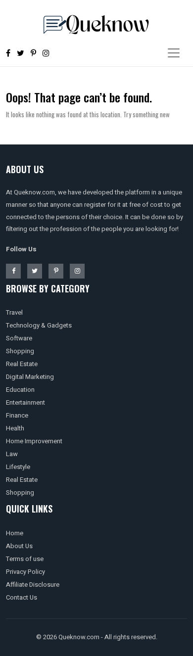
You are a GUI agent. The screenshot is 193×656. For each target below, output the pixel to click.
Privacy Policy (25, 571)
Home (14, 533)
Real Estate (22, 364)
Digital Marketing (30, 376)
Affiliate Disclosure (32, 584)
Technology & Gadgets (39, 325)
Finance (17, 415)
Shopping (20, 351)
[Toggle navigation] (173, 53)
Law (12, 454)
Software (19, 338)
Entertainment (25, 402)
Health (15, 428)
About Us (19, 546)
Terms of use (25, 558)
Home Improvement (34, 441)
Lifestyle (18, 466)
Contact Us (21, 597)
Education (20, 389)
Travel (14, 312)
